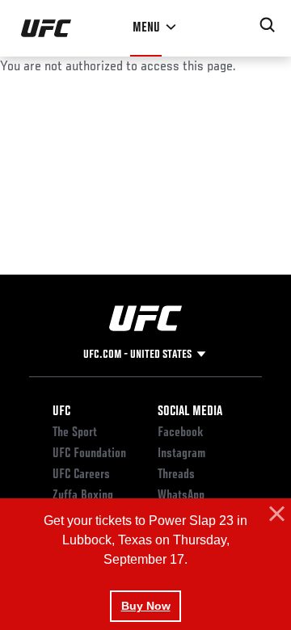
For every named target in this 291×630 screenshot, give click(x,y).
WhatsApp (181, 496)
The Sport (75, 433)
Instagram (181, 454)
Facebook (181, 433)
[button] (275, 514)
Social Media (190, 412)
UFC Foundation (89, 454)
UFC (61, 412)
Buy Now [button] (146, 605)
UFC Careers (81, 475)
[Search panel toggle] (267, 25)
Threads (176, 475)
